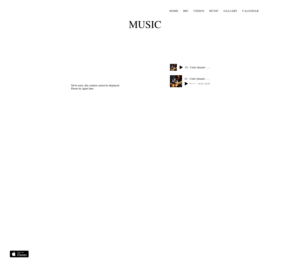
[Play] (181, 67)
